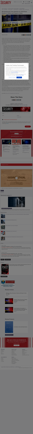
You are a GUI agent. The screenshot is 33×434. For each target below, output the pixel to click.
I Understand (19, 77)
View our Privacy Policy (20, 75)
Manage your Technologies (12, 77)
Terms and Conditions (14, 72)
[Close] (27, 64)
